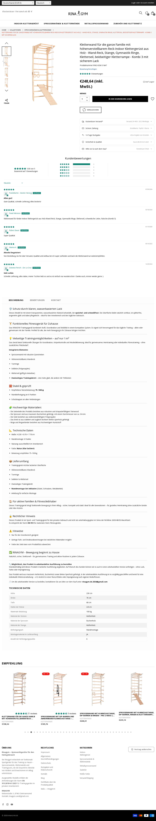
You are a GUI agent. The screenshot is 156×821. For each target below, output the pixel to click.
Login (133, 3)
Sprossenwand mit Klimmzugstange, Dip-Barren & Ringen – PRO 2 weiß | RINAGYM (97, 715)
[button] (85, 74)
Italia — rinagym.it (48, 789)
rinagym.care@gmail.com (19, 796)
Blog (42, 778)
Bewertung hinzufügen (88, 69)
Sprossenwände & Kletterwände (62, 23)
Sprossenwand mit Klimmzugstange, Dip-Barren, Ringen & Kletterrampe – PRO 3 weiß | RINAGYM (136, 714)
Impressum (45, 752)
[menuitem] (26, 23)
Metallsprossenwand (97, 23)
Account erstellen (147, 3)
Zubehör (83, 770)
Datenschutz (46, 763)
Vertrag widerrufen (142, 749)
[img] (9, 189)
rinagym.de (13, 815)
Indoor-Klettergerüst (26, 23)
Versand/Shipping (86, 778)
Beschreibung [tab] (16, 300)
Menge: (83, 93)
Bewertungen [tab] (37, 300)
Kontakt (44, 774)
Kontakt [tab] (56, 300)
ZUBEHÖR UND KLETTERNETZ (127, 23)
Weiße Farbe (85, 774)
